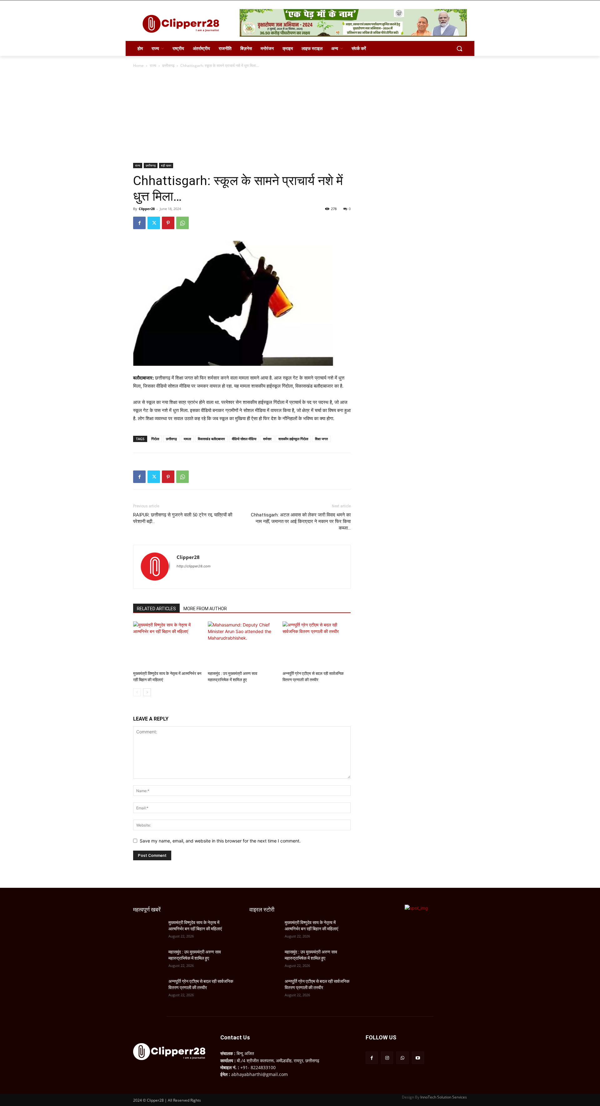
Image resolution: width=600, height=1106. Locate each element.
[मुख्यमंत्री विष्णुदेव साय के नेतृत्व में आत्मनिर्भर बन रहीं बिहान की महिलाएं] (167, 644)
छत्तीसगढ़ (168, 65)
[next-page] (147, 692)
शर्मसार (267, 438)
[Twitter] (154, 223)
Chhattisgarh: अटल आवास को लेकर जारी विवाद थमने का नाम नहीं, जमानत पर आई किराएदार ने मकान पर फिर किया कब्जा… (301, 521)
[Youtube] (418, 1058)
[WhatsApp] (182, 223)
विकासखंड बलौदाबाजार (211, 438)
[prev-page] (137, 692)
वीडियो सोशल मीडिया (244, 438)
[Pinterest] (168, 223)
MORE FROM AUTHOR (205, 608)
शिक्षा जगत (321, 438)
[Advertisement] (300, 116)
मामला (187, 438)
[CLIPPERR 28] (183, 24)
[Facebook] (139, 223)
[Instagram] (387, 1058)
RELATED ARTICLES (156, 608)
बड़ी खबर (166, 165)
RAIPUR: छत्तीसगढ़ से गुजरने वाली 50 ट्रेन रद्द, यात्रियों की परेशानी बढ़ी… (182, 518)
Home (138, 65)
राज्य (153, 65)
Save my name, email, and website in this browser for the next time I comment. (220, 840)
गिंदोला (155, 438)
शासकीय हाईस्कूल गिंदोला (293, 438)
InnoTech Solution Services (443, 1097)
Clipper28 (147, 208)
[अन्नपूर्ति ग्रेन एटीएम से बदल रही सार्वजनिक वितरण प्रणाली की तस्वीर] (316, 644)
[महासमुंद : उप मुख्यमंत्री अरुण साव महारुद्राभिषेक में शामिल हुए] (242, 644)
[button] (459, 48)
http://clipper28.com (194, 566)
